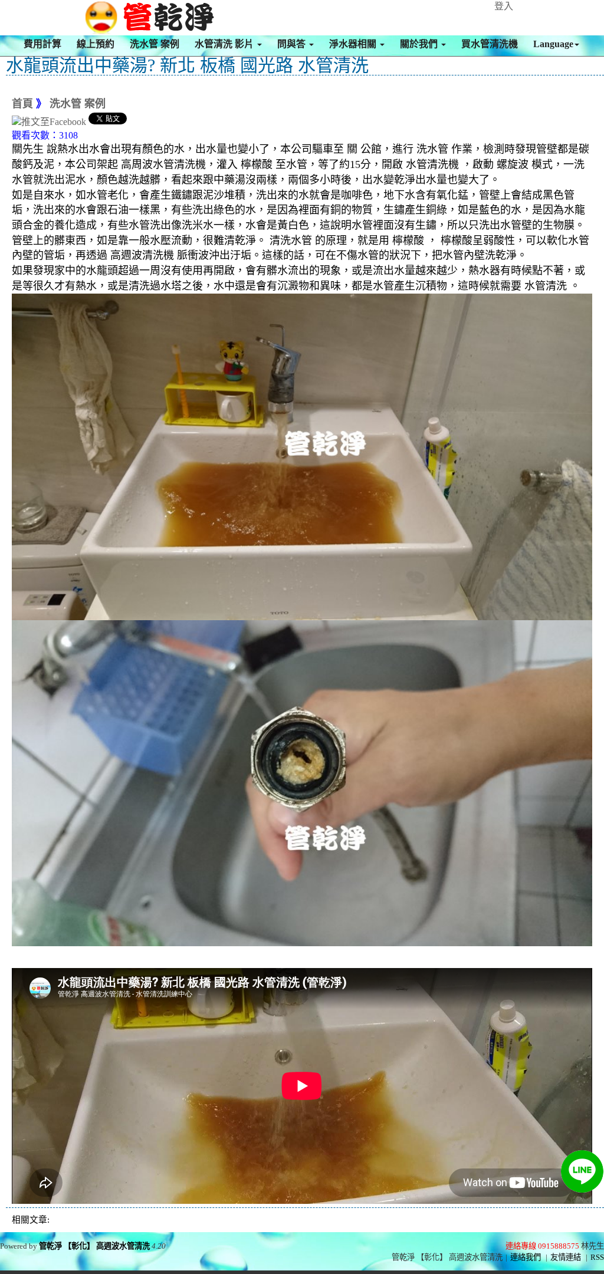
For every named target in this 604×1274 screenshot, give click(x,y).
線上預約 (95, 44)
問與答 (292, 44)
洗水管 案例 (154, 44)
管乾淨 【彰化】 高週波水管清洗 (94, 1246)
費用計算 (42, 44)
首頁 (22, 104)
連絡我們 (525, 1257)
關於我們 (420, 44)
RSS (597, 1257)
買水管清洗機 (489, 44)
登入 (503, 6)
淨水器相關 (354, 44)
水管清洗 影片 (225, 44)
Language (553, 44)
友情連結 (565, 1257)
